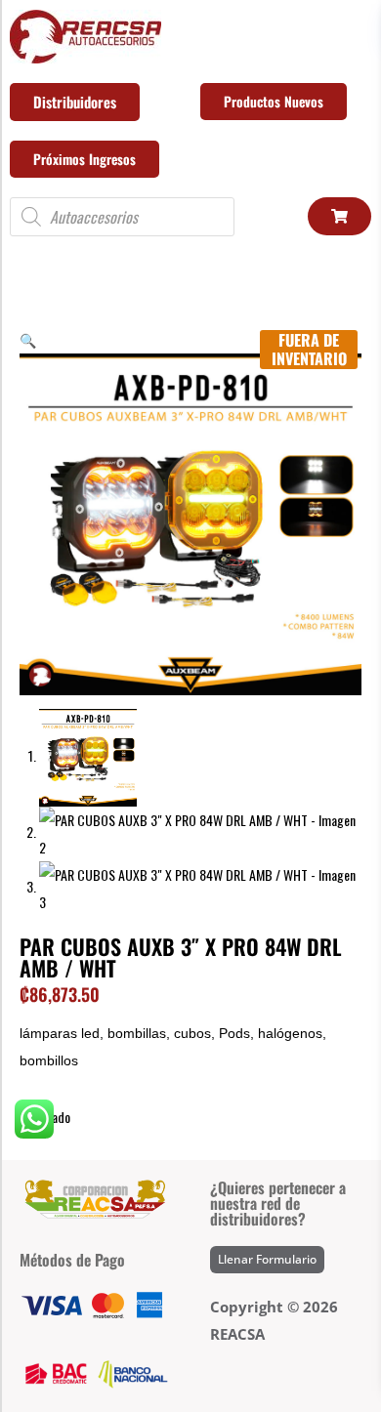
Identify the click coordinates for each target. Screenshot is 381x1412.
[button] (28, 339)
